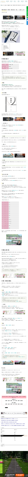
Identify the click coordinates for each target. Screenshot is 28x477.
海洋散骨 (6, 465)
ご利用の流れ (18, 460)
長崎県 (11, 400)
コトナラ (20, 396)
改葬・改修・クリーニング (8, 467)
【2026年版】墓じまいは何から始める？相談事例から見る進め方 (9, 420)
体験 (1, 432)
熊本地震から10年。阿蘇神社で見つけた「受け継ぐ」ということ (9, 418)
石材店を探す (6, 456)
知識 (6, 12)
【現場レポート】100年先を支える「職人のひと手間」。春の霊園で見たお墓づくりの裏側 (13, 423)
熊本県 (16, 400)
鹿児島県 (21, 400)
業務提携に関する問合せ (20, 458)
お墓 (1, 437)
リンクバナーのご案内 (19, 467)
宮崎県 (19, 400)
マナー (15, 440)
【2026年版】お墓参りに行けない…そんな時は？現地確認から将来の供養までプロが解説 (12, 425)
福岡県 (6, 400)
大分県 (14, 400)
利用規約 (18, 465)
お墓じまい (15, 429)
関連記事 (2, 435)
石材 (1, 429)
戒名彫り (6, 460)
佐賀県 (9, 400)
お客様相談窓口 (18, 456)
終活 (1, 440)
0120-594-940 (10, 474)
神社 (14, 437)
